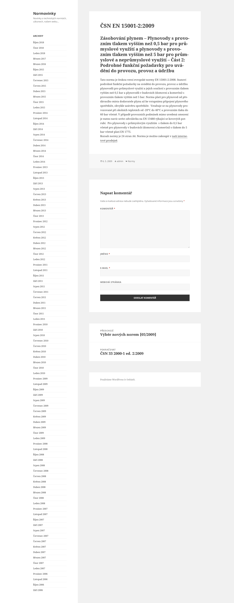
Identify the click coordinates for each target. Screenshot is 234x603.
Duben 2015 (39, 91)
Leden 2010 (39, 373)
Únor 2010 (38, 367)
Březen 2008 (39, 492)
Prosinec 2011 (40, 264)
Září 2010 (38, 329)
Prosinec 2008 (40, 443)
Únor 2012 (38, 253)
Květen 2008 (39, 481)
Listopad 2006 (40, 579)
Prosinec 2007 (40, 508)
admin (120, 161)
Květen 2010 (39, 351)
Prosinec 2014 (40, 112)
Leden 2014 (39, 161)
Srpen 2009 (39, 400)
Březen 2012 (39, 248)
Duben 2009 (39, 422)
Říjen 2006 (38, 584)
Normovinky (44, 13)
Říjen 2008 (38, 454)
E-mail (105, 268)
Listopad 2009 (40, 384)
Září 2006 (38, 590)
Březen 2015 (39, 96)
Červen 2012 (39, 232)
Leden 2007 (39, 568)
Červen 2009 (39, 411)
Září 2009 (38, 394)
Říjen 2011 (38, 275)
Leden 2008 (39, 503)
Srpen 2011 (39, 286)
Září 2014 (38, 129)
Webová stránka (110, 282)
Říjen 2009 (38, 389)
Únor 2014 (38, 156)
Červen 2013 (39, 194)
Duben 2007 (39, 552)
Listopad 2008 (40, 449)
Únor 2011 (38, 313)
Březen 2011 (39, 308)
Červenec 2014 (40, 140)
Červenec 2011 (40, 291)
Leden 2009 (39, 438)
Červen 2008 (39, 476)
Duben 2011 (39, 302)
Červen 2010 (39, 346)
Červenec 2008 (40, 470)
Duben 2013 (39, 205)
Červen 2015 (39, 85)
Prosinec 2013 (40, 167)
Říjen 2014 (38, 123)
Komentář (107, 208)
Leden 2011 (39, 318)
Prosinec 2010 (40, 324)
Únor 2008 (38, 497)
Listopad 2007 (40, 514)
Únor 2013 (38, 215)
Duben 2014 (39, 145)
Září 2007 (38, 525)
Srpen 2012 (39, 226)
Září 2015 (38, 74)
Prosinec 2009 (40, 378)
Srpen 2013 (39, 188)
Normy (131, 161)
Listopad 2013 (40, 172)
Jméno (105, 253)
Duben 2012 (39, 243)
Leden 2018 (39, 53)
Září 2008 (38, 459)
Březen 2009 (39, 427)
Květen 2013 (39, 199)
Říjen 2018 (38, 42)
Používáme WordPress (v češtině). (117, 379)
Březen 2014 (39, 150)
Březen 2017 (39, 58)
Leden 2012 (39, 259)
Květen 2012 (39, 237)
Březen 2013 (39, 210)
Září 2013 (38, 183)
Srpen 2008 (39, 465)
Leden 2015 (39, 107)
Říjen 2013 (38, 178)
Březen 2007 (39, 557)
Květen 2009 (39, 416)
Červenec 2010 (40, 340)
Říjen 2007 (38, 519)
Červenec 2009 (40, 405)
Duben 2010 (39, 356)
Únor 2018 (38, 47)
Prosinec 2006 (40, 573)
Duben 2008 (39, 487)
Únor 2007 (38, 563)
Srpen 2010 (39, 335)
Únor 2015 (38, 102)
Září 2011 (38, 281)
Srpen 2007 (39, 530)
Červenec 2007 (40, 535)
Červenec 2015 (40, 80)
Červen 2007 (39, 541)
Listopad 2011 (40, 270)
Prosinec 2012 (40, 221)
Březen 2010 (39, 362)
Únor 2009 (38, 432)
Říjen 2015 (38, 69)
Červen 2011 (39, 297)
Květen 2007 (39, 546)
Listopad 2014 (40, 118)
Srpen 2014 (39, 134)
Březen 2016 (39, 64)
